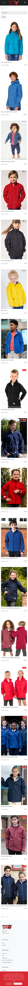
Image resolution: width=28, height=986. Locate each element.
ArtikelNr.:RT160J (4, 611)
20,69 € (25, 561)
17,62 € (25, 313)
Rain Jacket (4, 310)
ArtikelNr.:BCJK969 (5, 114)
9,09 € (25, 362)
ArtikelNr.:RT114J (4, 412)
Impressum (4, 958)
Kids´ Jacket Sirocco (6, 62)
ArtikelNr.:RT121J (4, 511)
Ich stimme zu (18, 983)
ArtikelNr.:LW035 (4, 313)
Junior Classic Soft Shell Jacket (9, 509)
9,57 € (25, 213)
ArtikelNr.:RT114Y (4, 462)
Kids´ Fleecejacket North (7, 211)
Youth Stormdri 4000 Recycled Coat (10, 657)
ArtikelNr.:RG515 (4, 363)
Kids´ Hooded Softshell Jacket (9, 112)
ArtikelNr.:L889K (4, 263)
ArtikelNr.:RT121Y (4, 561)
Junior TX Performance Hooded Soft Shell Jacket (14, 906)
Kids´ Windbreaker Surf (7, 260)
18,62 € (25, 859)
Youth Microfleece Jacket (8, 459)
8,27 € (25, 263)
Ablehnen (9, 983)
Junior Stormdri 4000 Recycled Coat (10, 608)
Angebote (4, 970)
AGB (3, 955)
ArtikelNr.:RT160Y (4, 660)
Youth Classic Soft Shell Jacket (9, 558)
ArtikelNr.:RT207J (4, 809)
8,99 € (25, 412)
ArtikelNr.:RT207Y (4, 859)
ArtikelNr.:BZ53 (4, 164)
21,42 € (25, 610)
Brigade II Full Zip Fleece (7, 360)
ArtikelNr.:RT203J (4, 710)
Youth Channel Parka (6, 856)
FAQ (3, 943)
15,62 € (25, 809)
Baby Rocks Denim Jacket (8, 161)
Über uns (4, 953)
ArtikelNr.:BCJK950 (5, 65)
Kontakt (4, 945)
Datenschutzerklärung (7, 960)
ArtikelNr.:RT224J (4, 908)
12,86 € (25, 710)
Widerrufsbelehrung (6, 962)
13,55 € (25, 759)
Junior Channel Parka (6, 806)
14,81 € (25, 908)
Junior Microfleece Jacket (8, 409)
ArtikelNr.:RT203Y (4, 759)
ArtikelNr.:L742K (4, 214)
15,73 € (25, 164)
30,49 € (25, 114)
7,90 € (25, 65)
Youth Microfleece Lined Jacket (9, 757)
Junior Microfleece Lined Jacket (9, 707)
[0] (4, 3)
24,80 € (25, 660)
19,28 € (25, 511)
